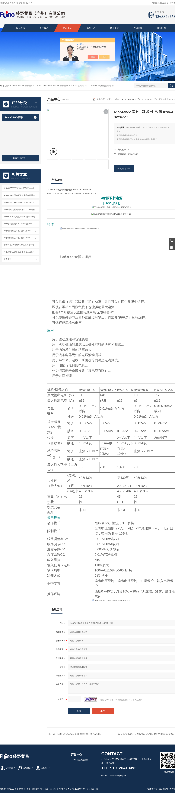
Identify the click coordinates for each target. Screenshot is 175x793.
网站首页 (20, 28)
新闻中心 (91, 28)
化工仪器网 (163, 789)
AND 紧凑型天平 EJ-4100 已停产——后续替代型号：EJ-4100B (21, 224)
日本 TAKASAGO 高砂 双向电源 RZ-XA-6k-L (79, 734)
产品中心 (67, 28)
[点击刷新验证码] (90, 699)
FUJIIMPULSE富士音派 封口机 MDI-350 (29, 86)
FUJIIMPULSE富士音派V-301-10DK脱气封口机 (67, 86)
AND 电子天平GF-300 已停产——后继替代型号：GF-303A (21, 188)
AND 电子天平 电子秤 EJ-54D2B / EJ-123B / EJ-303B (21, 202)
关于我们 (44, 28)
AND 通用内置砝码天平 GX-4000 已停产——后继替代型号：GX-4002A (21, 252)
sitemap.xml (92, 789)
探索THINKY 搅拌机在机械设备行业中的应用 (21, 245)
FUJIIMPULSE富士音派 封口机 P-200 (104, 86)
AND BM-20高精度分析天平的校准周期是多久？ (21, 217)
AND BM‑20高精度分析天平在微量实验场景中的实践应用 (21, 195)
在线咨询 (121, 168)
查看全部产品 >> (20, 158)
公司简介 (9, 768)
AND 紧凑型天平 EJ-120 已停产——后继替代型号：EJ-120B (21, 231)
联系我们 (161, 28)
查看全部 (7, 259)
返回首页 (156, 3)
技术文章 (114, 28)
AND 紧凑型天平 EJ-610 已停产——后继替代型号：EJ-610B (21, 238)
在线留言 (164, 3)
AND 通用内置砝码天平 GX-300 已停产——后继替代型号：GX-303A (21, 209)
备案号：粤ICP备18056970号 (72, 789)
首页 (108, 99)
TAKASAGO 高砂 (14, 117)
